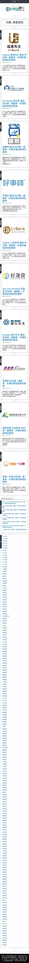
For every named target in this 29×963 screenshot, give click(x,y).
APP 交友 (4, 536)
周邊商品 (4, 632)
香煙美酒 (4, 940)
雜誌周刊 (4, 888)
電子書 (4, 900)
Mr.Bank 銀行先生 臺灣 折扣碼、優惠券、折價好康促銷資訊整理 (14, 337)
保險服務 (4, 581)
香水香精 (4, 937)
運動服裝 (4, 872)
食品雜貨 (4, 928)
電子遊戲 (4, 907)
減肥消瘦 (4, 785)
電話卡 (4, 921)
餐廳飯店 (4, 933)
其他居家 (4, 604)
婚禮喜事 (4, 651)
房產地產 (4, 707)
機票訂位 (4, 752)
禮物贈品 (4, 815)
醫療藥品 (4, 876)
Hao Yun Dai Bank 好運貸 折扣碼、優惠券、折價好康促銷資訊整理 (13, 291)
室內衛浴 (4, 660)
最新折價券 (0, 222)
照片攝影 (4, 790)
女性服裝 (4, 646)
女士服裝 (4, 644)
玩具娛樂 (4, 797)
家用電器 (4, 670)
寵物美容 (4, 677)
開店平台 (4, 886)
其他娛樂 (4, 602)
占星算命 (4, 630)
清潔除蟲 (4, 782)
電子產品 (4, 905)
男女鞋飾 (4, 813)
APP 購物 (4, 557)
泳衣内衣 (4, 771)
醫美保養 (4, 883)
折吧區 (3, 955)
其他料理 (4, 606)
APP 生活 (4, 550)
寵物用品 (4, 674)
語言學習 (4, 862)
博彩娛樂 (4, 627)
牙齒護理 (4, 794)
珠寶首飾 (4, 799)
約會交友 (4, 822)
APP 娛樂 (4, 541)
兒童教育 (4, 595)
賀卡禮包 (4, 865)
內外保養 (4, 597)
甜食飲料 (4, 801)
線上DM (4, 829)
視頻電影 (4, 858)
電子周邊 (4, 895)
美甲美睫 (4, 834)
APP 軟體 (4, 559)
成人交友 (4, 698)
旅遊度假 (4, 738)
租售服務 (4, 818)
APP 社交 (4, 552)
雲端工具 (4, 890)
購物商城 (4, 867)
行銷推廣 (4, 853)
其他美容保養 (5, 616)
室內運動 (4, 663)
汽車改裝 (4, 764)
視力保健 (4, 855)
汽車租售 (4, 766)
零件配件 (4, 893)
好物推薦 (4, 649)
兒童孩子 (4, 592)
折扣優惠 (4, 714)
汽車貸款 (4, 768)
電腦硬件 (4, 912)
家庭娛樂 (4, 667)
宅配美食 (4, 658)
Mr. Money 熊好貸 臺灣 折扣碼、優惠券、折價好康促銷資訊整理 (14, 103)
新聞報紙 (4, 733)
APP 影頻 (4, 545)
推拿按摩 (4, 719)
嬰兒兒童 (4, 653)
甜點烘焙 (4, 804)
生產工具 (4, 806)
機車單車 (4, 754)
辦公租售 (4, 869)
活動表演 (4, 773)
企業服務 (4, 573)
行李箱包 (4, 851)
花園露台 (4, 844)
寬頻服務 (4, 672)
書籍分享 (4, 743)
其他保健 (4, 599)
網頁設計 (4, 825)
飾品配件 (4, 930)
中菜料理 (4, 571)
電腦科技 (4, 914)
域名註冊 (4, 637)
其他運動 (4, 618)
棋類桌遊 (4, 750)
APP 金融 (4, 562)
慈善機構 (4, 696)
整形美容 (4, 731)
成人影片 (4, 700)
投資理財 (4, 712)
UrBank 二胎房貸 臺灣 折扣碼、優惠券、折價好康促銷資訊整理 (14, 245)
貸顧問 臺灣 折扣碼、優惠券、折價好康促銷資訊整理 (14, 149)
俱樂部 (4, 585)
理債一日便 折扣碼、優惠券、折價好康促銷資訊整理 (14, 479)
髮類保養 (4, 942)
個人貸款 (0, 34)
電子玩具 (4, 902)
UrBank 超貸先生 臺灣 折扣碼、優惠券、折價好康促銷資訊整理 (14, 57)
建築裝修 (4, 691)
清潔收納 (4, 780)
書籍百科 (4, 745)
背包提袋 (4, 841)
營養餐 (4, 792)
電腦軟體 (4, 916)
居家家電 (4, 684)
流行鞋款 (4, 778)
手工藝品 (4, 710)
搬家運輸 (4, 721)
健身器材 (4, 590)
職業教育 (4, 839)
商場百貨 (4, 635)
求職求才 (4, 759)
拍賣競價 (4, 717)
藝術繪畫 (4, 846)
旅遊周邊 (4, 735)
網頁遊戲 (4, 827)
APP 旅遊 (4, 548)
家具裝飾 (4, 665)
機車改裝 (4, 757)
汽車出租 (4, 761)
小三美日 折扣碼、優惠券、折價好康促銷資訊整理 (14, 529)
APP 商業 (4, 538)
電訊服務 (4, 919)
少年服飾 (4, 681)
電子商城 (4, 898)
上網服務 (4, 569)
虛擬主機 (4, 848)
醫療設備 (4, 881)
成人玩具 (4, 703)
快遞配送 (4, 693)
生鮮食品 (4, 808)
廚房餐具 (4, 689)
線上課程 (4, 832)
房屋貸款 (0, 175)
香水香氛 (4, 935)
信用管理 (0, 127)
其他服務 (4, 611)
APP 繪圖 (4, 555)
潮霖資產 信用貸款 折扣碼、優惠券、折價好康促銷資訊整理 (14, 430)
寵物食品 (4, 679)
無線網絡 (4, 787)
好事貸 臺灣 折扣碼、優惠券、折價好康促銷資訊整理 (14, 198)
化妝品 (4, 625)
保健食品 (4, 578)
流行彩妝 (4, 775)
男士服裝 (4, 811)
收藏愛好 (4, 728)
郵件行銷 (4, 874)
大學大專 (4, 642)
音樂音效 (4, 926)
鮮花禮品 (4, 944)
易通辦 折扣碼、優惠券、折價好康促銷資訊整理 (14, 383)
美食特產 (4, 836)
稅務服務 (4, 820)
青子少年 (4, 923)
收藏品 (4, 726)
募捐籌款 (4, 623)
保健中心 (4, 576)
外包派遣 (4, 639)
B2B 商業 (4, 566)
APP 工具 (4, 543)
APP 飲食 (4, 564)
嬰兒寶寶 (4, 656)
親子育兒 (4, 860)
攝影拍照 (4, 724)
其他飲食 (4, 620)
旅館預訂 (4, 740)
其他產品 (4, 613)
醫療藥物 (4, 879)
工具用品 (4, 686)
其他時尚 (4, 609)
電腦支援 (4, 909)
